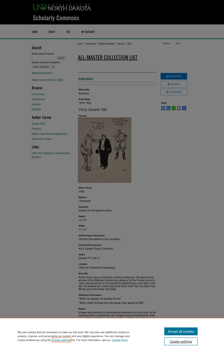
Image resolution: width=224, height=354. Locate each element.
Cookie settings (61, 340)
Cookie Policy (120, 340)
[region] (112, 336)
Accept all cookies (181, 331)
